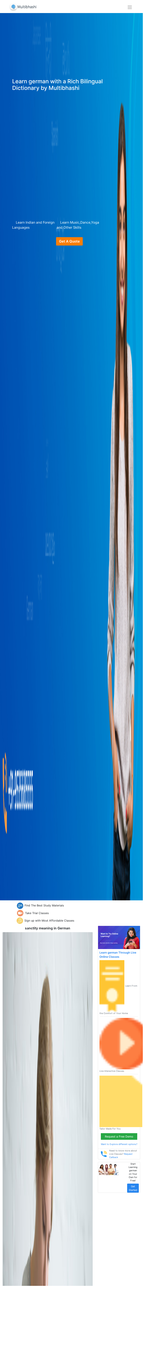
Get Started (133, 1188)
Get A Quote (69, 241)
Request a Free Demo (119, 1136)
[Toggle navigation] (129, 7)
